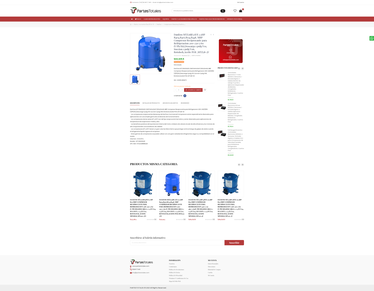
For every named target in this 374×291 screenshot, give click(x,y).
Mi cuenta (211, 275)
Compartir (184, 95)
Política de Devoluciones (176, 270)
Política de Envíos (174, 272)
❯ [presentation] (242, 68)
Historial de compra (214, 270)
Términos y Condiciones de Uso (178, 278)
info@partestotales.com (165, 2)
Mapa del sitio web (175, 281)
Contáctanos (173, 267)
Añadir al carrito (194, 90)
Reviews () (186, 55)
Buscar (222, 11)
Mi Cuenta (240, 2)
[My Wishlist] (235, 11)
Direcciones (211, 267)
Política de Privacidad (175, 275)
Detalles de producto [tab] (151, 103)
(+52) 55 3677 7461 (145, 2)
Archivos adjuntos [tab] (170, 103)
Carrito (210, 272)
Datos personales (213, 264)
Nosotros (172, 264)
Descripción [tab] (135, 103)
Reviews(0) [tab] (185, 103)
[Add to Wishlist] (205, 90)
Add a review (196, 55)
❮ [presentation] (239, 68)
